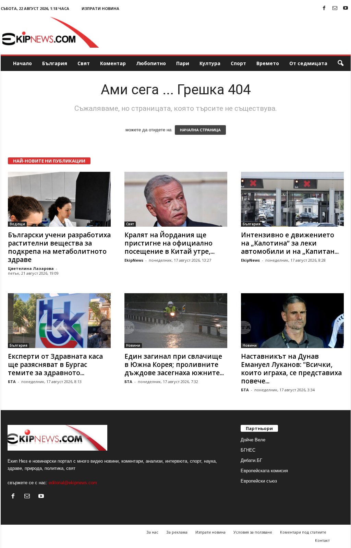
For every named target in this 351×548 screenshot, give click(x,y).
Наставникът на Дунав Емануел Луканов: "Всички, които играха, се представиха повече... (291, 368)
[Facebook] (324, 8)
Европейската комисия (264, 470)
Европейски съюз (259, 481)
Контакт (322, 540)
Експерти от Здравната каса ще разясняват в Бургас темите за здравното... (55, 364)
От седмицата (308, 63)
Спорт (238, 63)
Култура (209, 63)
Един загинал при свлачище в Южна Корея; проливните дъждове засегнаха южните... (174, 364)
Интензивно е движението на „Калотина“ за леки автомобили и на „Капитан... (290, 243)
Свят (83, 63)
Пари (182, 63)
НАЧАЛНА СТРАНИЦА (200, 130)
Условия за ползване (252, 532)
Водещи (17, 224)
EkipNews (133, 260)
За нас (152, 532)
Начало (22, 63)
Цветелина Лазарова (31, 268)
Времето (267, 63)
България (54, 63)
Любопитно (151, 63)
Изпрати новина (100, 8)
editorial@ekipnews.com (73, 482)
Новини (133, 345)
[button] (340, 63)
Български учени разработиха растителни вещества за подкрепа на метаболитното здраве (59, 247)
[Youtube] (345, 8)
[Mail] (335, 8)
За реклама (176, 532)
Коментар (113, 63)
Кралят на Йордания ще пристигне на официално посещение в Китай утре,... (169, 243)
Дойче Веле (253, 439)
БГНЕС (248, 450)
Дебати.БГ (251, 460)
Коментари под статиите (303, 532)
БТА (12, 381)
